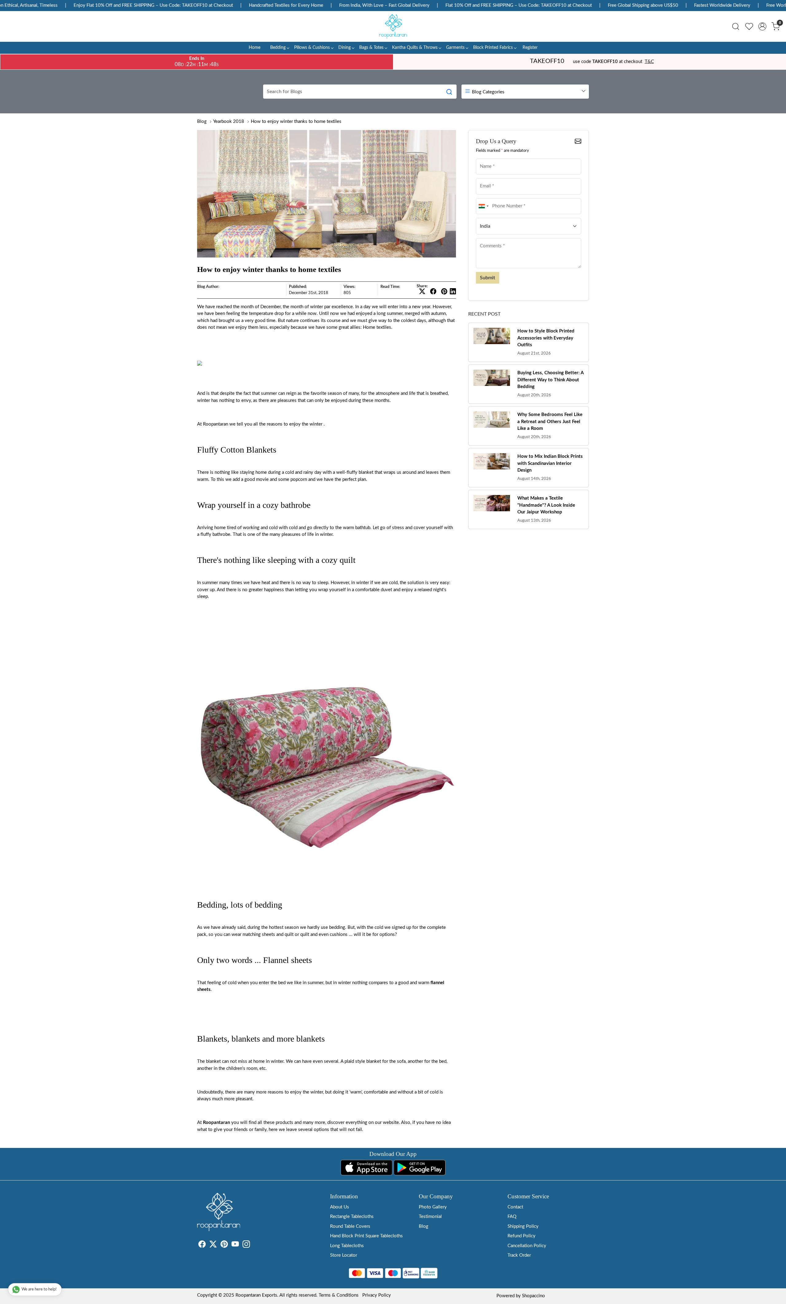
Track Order (519, 1255)
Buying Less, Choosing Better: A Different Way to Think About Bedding (550, 380)
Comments (488, 237)
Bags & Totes (371, 47)
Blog (202, 121)
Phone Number (491, 197)
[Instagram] (246, 1245)
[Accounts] (762, 26)
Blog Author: (208, 287)
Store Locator (343, 1255)
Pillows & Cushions (312, 47)
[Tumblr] (253, 1245)
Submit (487, 277)
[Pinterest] (224, 1245)
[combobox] (483, 206)
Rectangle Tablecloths (352, 1216)
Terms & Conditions (339, 1295)
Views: (349, 287)
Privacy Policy (376, 1295)
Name (484, 158)
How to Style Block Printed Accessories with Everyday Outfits (545, 338)
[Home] (393, 26)
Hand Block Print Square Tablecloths (366, 1236)
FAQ (512, 1216)
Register (530, 47)
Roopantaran (216, 1122)
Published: (298, 287)
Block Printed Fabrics (493, 47)
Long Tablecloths (347, 1245)
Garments (455, 47)
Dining (344, 47)
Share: (422, 286)
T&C (649, 61)
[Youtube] (235, 1245)
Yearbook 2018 (228, 121)
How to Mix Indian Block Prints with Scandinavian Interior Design (550, 463)
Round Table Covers (350, 1226)
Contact (515, 1207)
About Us (339, 1207)
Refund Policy (521, 1236)
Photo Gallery (433, 1207)
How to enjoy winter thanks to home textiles (296, 121)
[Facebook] (202, 1245)
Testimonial (430, 1216)
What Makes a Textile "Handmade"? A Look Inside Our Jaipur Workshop (546, 505)
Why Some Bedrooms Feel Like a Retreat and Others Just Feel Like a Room (549, 421)
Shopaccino (533, 1296)
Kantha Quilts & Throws (415, 47)
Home (254, 47)
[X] (213, 1245)
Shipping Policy (523, 1226)
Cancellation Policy (527, 1245)
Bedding (278, 47)
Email (483, 177)
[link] (735, 26)
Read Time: (390, 287)
